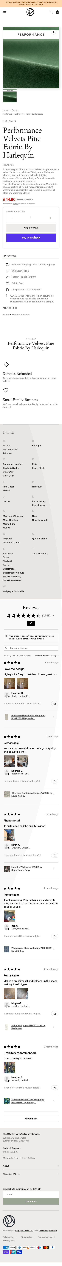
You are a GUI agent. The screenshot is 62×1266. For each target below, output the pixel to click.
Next (34, 516)
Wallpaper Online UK (13, 591)
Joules (6, 501)
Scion (6, 557)
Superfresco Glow (12, 580)
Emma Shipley (39, 468)
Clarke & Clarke (11, 468)
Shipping (15, 204)
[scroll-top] (55, 1259)
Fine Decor (8, 486)
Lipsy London (39, 505)
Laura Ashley (39, 501)
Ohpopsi (7, 538)
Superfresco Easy (12, 576)
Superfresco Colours (13, 572)
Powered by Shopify (48, 1231)
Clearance (8, 472)
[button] (5, 12)
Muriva (6, 527)
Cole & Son (8, 475)
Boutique (36, 445)
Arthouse (7, 453)
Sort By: (38, 655)
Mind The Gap (10, 520)
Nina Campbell (39, 520)
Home (5, 110)
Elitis (34, 464)
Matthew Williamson (13, 516)
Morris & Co (9, 524)
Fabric (14, 110)
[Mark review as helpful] (54, 703)
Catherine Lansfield (13, 464)
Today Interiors (40, 553)
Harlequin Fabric (20, 314)
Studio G (7, 561)
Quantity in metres (15, 211)
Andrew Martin (10, 449)
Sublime (7, 565)
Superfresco (9, 569)
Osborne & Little (11, 542)
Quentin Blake (39, 538)
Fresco (6, 490)
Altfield (6, 445)
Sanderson (8, 553)
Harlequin (37, 486)
